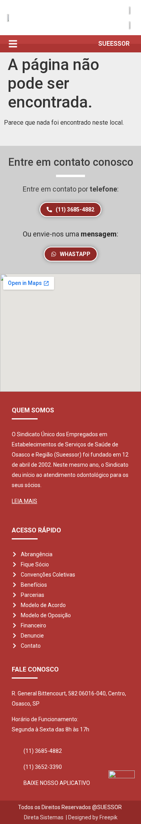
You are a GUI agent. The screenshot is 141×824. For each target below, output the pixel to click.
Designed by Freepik (93, 817)
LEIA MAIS (24, 501)
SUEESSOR (114, 43)
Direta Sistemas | (46, 817)
